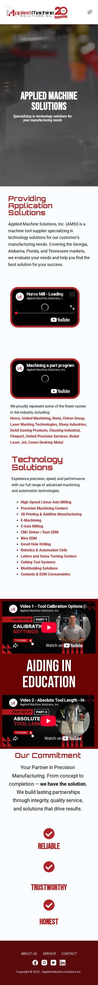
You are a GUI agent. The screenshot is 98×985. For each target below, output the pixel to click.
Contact (69, 953)
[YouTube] (53, 962)
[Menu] (90, 12)
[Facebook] (35, 962)
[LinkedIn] (62, 962)
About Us (29, 953)
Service (49, 953)
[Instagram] (44, 962)
